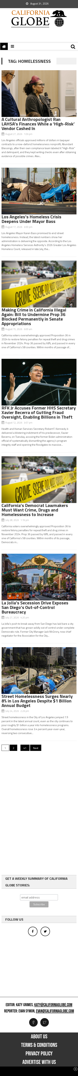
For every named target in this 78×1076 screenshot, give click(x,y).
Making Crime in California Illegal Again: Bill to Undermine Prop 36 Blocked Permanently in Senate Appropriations (34, 316)
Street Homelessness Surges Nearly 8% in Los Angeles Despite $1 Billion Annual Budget (37, 701)
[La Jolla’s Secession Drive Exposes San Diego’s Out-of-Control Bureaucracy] (39, 577)
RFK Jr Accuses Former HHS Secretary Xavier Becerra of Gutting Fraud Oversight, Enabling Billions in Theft (39, 412)
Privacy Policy (39, 1053)
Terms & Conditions (39, 1045)
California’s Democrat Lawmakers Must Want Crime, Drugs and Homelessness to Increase (35, 510)
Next (35, 748)
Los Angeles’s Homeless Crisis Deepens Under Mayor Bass (31, 219)
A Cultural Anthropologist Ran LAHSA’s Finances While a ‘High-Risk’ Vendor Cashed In (38, 124)
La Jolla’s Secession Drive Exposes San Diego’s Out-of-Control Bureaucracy (35, 607)
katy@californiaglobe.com (53, 1005)
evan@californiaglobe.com (55, 1011)
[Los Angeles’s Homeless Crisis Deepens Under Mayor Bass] (39, 191)
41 (25, 748)
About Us (39, 1036)
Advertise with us (39, 1062)
